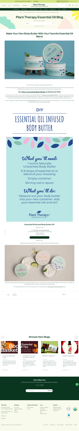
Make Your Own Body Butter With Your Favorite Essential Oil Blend (47, 12)
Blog (41, 412)
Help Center (3, 415)
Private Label (55, 410)
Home (45, 9)
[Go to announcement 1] (23, 1)
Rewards (16, 412)
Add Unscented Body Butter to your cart (39, 237)
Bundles (64, 9)
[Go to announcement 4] (28, 1)
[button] (71, 1)
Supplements (52, 9)
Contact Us (3, 418)
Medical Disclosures (68, 424)
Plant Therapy (11, 424)
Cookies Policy (52, 424)
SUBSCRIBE (50, 390)
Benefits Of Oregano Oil (49, 356)
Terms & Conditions (60, 424)
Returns (15, 410)
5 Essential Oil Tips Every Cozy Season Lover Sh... (29, 356)
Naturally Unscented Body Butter (50, 95)
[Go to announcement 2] (25, 1)
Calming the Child (31, 100)
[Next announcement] (46, 1)
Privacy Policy (45, 424)
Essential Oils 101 (43, 410)
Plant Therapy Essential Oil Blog (28, 12)
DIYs (14, 294)
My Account (16, 407)
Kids (40, 9)
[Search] (52, 23)
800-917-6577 (7, 407)
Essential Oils (16, 9)
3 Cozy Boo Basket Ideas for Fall (9, 356)
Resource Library (43, 413)
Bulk (59, 9)
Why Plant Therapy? (44, 407)
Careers (28, 408)
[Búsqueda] (66, 5)
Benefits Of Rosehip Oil (68, 356)
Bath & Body (24, 9)
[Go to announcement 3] (26, 1)
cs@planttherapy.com (8, 408)
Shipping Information (18, 408)
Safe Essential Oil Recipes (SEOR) (55, 286)
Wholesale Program (57, 407)
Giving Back (42, 408)
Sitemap (75, 424)
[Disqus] (39, 315)
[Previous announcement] (6, 1)
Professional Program (57, 408)
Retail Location (30, 407)
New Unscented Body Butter (34, 92)
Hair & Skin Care (33, 9)
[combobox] (60, 5)
